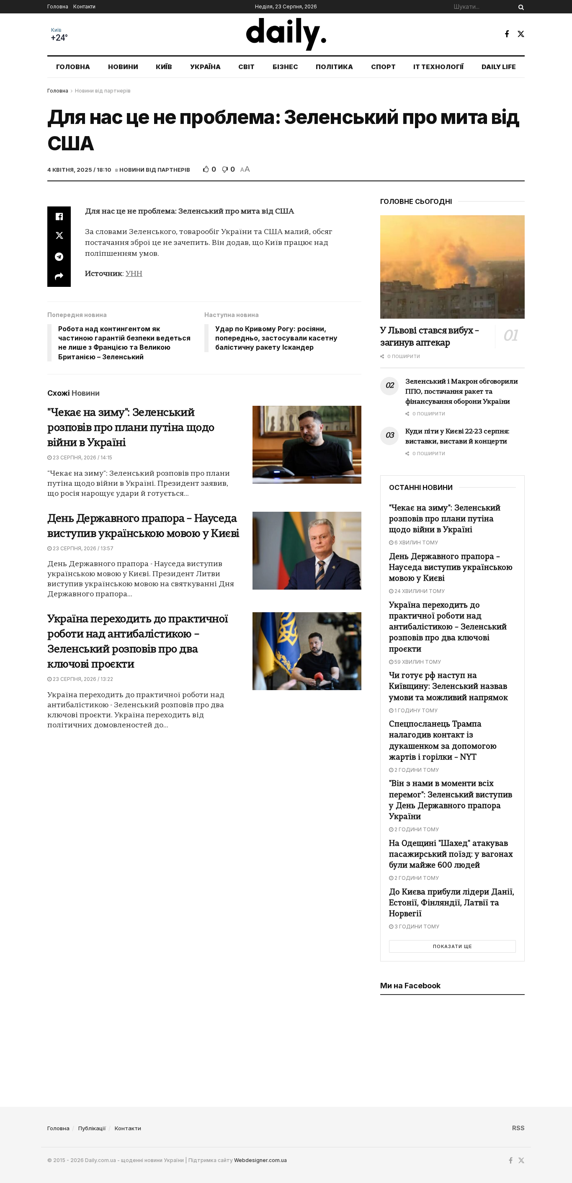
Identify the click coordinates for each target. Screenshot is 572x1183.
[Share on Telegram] (59, 257)
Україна (205, 67)
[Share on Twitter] (59, 237)
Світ (246, 67)
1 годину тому (415, 710)
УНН (134, 274)
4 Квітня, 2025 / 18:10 (79, 169)
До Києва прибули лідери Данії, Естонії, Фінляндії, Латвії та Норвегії (451, 903)
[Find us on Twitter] (521, 34)
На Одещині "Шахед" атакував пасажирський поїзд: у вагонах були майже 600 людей (451, 855)
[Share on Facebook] (59, 216)
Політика (334, 67)
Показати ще (452, 946)
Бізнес (285, 67)
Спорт (383, 67)
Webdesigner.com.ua (260, 1160)
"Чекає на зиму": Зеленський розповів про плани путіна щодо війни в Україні (130, 428)
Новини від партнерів (103, 91)
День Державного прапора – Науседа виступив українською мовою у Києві (451, 568)
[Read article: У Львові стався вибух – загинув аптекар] (452, 267)
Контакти (84, 6)
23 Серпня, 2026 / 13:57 (82, 548)
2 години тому (416, 770)
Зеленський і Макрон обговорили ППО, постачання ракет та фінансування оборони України (461, 392)
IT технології (438, 67)
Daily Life (499, 67)
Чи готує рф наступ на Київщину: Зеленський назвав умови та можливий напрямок (448, 687)
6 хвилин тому (415, 542)
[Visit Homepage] (286, 34)
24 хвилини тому (419, 591)
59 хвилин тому (417, 662)
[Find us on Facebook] (507, 34)
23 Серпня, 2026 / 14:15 (82, 457)
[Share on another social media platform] (59, 277)
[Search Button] (519, 6)
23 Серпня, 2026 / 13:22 (82, 679)
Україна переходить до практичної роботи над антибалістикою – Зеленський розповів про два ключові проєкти (448, 628)
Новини (123, 67)
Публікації (92, 1128)
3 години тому (416, 926)
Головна (57, 6)
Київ (56, 30)
